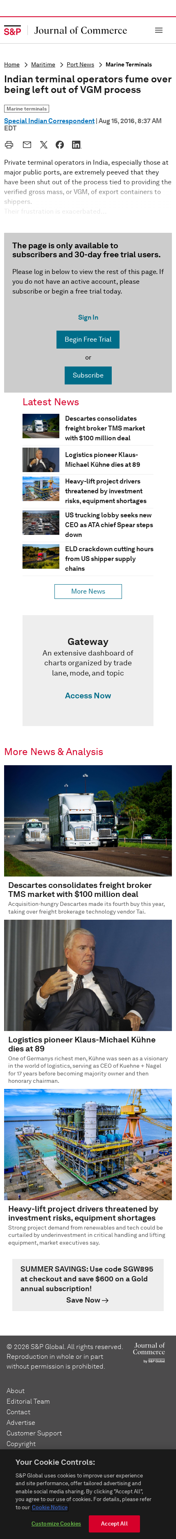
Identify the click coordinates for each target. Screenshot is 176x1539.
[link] (88, 670)
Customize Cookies (56, 1524)
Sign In (88, 317)
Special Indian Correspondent (49, 121)
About (16, 1391)
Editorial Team (28, 1401)
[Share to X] (43, 144)
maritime (43, 64)
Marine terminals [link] (27, 109)
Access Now (88, 695)
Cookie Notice (50, 1507)
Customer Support (34, 1433)
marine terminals (129, 64)
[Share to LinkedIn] (77, 145)
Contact (18, 1412)
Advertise (21, 1422)
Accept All (114, 1524)
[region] (88, 1494)
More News (88, 591)
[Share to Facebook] (60, 145)
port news (80, 64)
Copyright (21, 1444)
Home (12, 64)
